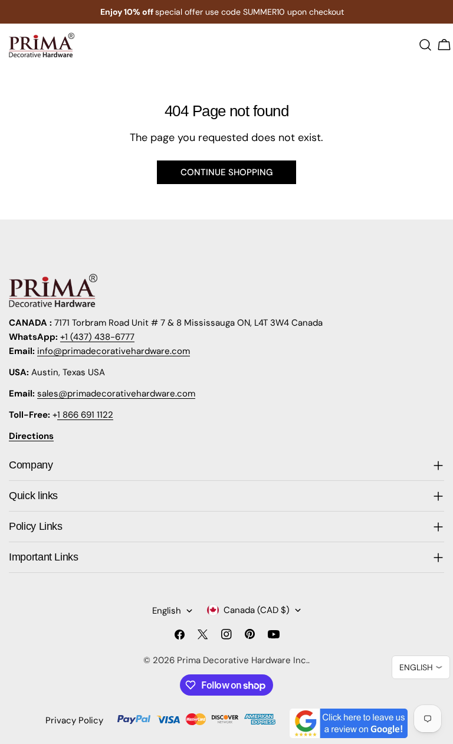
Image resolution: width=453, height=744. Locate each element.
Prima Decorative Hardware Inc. (242, 660)
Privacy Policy (74, 720)
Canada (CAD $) (257, 610)
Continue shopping (226, 172)
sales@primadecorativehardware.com (116, 393)
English (166, 611)
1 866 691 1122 (85, 415)
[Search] (425, 45)
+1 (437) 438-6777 (97, 337)
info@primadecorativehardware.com (113, 351)
